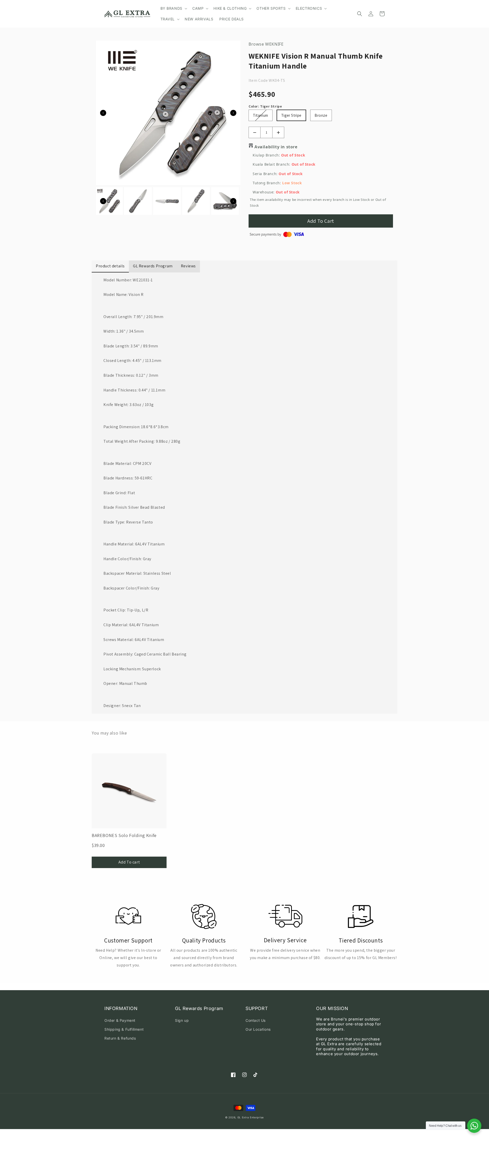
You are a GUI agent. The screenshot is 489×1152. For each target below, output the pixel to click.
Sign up (182, 1020)
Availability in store (275, 147)
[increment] (278, 132)
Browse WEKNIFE (266, 44)
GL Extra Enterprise (250, 1117)
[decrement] (254, 132)
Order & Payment (119, 1020)
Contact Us (256, 1020)
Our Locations (258, 1029)
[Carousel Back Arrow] (103, 113)
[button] (173, 8)
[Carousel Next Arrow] (233, 113)
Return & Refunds (120, 1038)
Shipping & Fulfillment (124, 1029)
